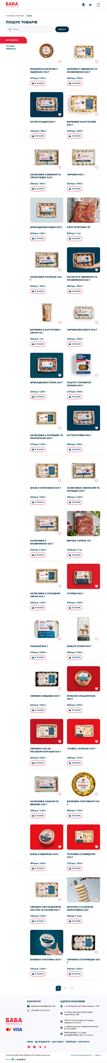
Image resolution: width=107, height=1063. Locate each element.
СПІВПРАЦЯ (70, 1042)
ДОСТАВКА (58, 1042)
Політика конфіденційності (82, 1055)
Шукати (62, 29)
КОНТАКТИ (83, 1042)
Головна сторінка (15, 16)
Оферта (98, 1055)
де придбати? (42, 1042)
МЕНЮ (30, 1042)
